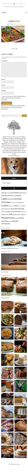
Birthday (24, 193)
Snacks (10, 221)
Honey (3, 214)
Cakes (4, 198)
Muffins (19, 214)
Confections (20, 202)
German (18, 211)
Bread (3, 195)
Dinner (16, 206)
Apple (9, 193)
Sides (6, 221)
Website (3, 91)
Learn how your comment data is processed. (11, 108)
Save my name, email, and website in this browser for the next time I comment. (13, 98)
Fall (22, 209)
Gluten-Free (23, 211)
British (14, 195)
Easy (13, 209)
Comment (4, 61)
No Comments (17, 24)
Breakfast (8, 195)
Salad (3, 221)
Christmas (5, 202)
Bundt (18, 195)
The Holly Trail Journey (14, 464)
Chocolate (17, 199)
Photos (4, 217)
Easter (9, 209)
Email (3, 85)
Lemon (15, 214)
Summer (15, 221)
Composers (13, 202)
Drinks (20, 205)
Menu (5, 12)
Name (3, 79)
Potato (16, 218)
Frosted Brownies (5, 298)
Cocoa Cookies (4, 272)
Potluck (21, 218)
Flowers (3, 211)
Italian (7, 214)
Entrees (18, 209)
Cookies (5, 205)
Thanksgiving (5, 223)
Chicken (10, 199)
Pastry (23, 214)
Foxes (8, 211)
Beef (20, 193)
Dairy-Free (11, 206)
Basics (16, 193)
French (12, 211)
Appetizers (4, 193)
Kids (11, 214)
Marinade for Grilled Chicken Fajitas (9, 248)
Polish (11, 218)
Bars (12, 193)
